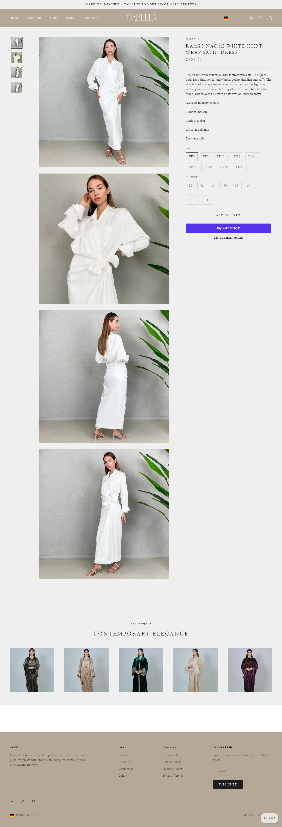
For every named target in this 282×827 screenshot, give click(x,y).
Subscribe (228, 784)
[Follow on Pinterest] (33, 801)
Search (123, 755)
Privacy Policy (172, 755)
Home (14, 18)
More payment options (228, 237)
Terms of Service (173, 775)
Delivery (124, 775)
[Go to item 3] (17, 73)
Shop (54, 18)
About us (124, 762)
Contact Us (92, 18)
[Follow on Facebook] (12, 801)
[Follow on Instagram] (23, 801)
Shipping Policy (172, 769)
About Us (34, 18)
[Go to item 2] (17, 57)
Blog (70, 18)
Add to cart (228, 215)
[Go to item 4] (17, 87)
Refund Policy (172, 762)
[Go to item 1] (17, 43)
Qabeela (193, 39)
